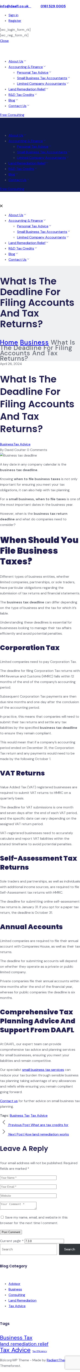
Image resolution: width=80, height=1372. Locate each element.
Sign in (13, 15)
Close (4, 41)
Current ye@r (12, 1241)
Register (15, 20)
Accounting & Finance (26, 67)
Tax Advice (22, 444)
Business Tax (20, 1115)
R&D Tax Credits (21, 94)
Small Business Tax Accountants (42, 78)
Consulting (17, 1295)
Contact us (9, 1101)
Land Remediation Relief (27, 89)
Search (69, 1249)
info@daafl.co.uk (15, 6)
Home (9, 342)
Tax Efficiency (39, 1351)
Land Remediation (22, 1300)
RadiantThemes (59, 1360)
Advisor (14, 1283)
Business (34, 342)
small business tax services (43, 1069)
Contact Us (17, 106)
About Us (16, 61)
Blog (12, 100)
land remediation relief (24, 1344)
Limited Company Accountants (41, 83)
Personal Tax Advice (32, 72)
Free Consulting (12, 115)
